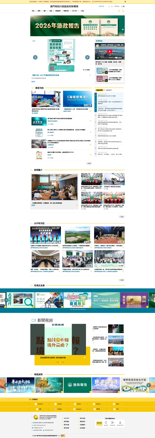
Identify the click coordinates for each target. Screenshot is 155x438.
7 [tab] (80, 309)
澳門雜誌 (66, 421)
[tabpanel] (77, 300)
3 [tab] (73, 309)
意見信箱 (82, 418)
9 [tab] (83, 309)
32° (118, 6)
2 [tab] (72, 309)
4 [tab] (75, 309)
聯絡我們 (82, 421)
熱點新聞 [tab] (99, 90)
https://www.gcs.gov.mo (40, 425)
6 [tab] (78, 309)
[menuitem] (38, 10)
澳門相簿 (66, 428)
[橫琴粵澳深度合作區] (134, 385)
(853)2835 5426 (49, 430)
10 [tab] (85, 309)
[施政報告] (77, 385)
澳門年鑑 (66, 424)
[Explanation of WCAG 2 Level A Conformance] (61, 435)
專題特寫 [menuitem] (66, 11)
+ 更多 (89, 163)
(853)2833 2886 (38, 430)
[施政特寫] (106, 385)
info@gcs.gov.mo (38, 427)
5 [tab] (77, 309)
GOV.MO (66, 418)
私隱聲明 (82, 424)
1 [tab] (70, 309)
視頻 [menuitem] (51, 11)
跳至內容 (101, 6)
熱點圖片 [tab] (109, 90)
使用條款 (82, 428)
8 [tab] (81, 309)
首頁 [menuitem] (33, 11)
